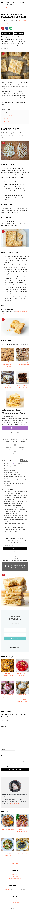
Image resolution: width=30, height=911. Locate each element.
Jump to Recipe (7, 33)
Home (3, 8)
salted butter (12, 463)
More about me (15, 803)
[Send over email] (11, 28)
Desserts (9, 8)
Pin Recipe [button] (16, 432)
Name (3, 749)
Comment (4, 726)
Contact (15, 900)
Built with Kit (15, 647)
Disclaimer (15, 876)
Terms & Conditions (15, 878)
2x (24, 460)
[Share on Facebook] (7, 28)
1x (21, 460)
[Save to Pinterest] (3, 28)
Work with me (15, 902)
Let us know (14, 567)
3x (26, 460)
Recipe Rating (5, 720)
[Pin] (3, 53)
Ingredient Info (8, 116)
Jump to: (7, 112)
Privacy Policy (15, 874)
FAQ (15, 904)
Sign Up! (7, 889)
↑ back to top (15, 863)
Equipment (7, 121)
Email (3, 755)
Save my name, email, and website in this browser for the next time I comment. (16, 764)
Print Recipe (19, 33)
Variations (7, 118)
